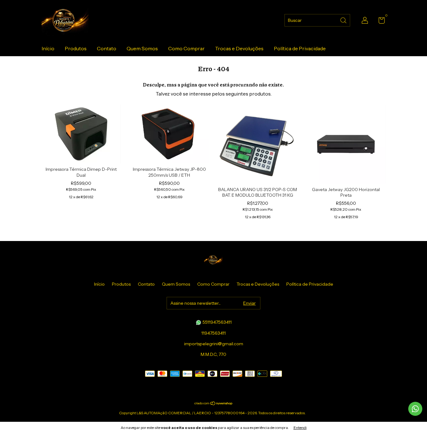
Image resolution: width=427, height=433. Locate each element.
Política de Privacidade (300, 48)
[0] (379, 21)
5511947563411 (217, 322)
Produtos (76, 48)
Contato (106, 48)
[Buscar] (344, 20)
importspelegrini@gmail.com (213, 344)
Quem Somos (142, 48)
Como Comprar (186, 48)
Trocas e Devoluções (239, 48)
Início (48, 48)
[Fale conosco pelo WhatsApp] (415, 409)
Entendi (300, 427)
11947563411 (213, 333)
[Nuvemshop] (213, 404)
